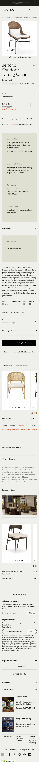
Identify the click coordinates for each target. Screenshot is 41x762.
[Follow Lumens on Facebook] (9, 754)
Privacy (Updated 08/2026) (19, 739)
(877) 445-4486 (26, 151)
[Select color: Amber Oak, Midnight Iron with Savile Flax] (32, 413)
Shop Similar (17, 407)
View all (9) (11, 50)
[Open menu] (35, 10)
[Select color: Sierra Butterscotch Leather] (37, 413)
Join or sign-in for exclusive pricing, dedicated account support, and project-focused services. (19, 170)
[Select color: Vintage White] (36, 566)
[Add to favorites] (34, 66)
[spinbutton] (27, 105)
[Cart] (29, 10)
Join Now (30, 119)
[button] (9, 83)
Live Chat (13, 151)
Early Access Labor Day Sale (20, 2)
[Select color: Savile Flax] (34, 413)
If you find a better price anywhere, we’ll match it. (19, 211)
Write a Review (29, 83)
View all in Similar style (10, 448)
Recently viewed (22, 366)
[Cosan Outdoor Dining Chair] (16, 539)
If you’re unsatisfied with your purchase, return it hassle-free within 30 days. (17, 191)
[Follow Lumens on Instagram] (19, 754)
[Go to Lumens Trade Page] (8, 704)
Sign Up (32, 613)
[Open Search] (23, 10)
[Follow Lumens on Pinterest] (14, 754)
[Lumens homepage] (8, 10)
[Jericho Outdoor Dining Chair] (19, 38)
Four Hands (8, 80)
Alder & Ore (6, 421)
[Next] (34, 2)
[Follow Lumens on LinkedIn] (29, 754)
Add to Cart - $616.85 (19, 343)
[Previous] (4, 2)
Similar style (7, 366)
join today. (27, 704)
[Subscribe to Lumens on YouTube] (24, 754)
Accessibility (7, 737)
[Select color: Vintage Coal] (33, 566)
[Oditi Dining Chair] (16, 385)
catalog (29, 724)
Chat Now (20, 667)
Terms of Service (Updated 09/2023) (32, 740)
